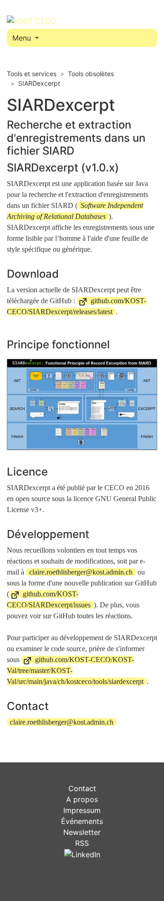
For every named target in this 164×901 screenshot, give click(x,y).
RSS (82, 843)
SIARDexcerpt (39, 83)
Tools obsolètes (91, 74)
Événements (82, 821)
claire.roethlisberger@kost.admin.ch (81, 572)
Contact (82, 788)
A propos (82, 799)
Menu (22, 37)
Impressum (82, 810)
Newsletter (82, 832)
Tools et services (31, 74)
